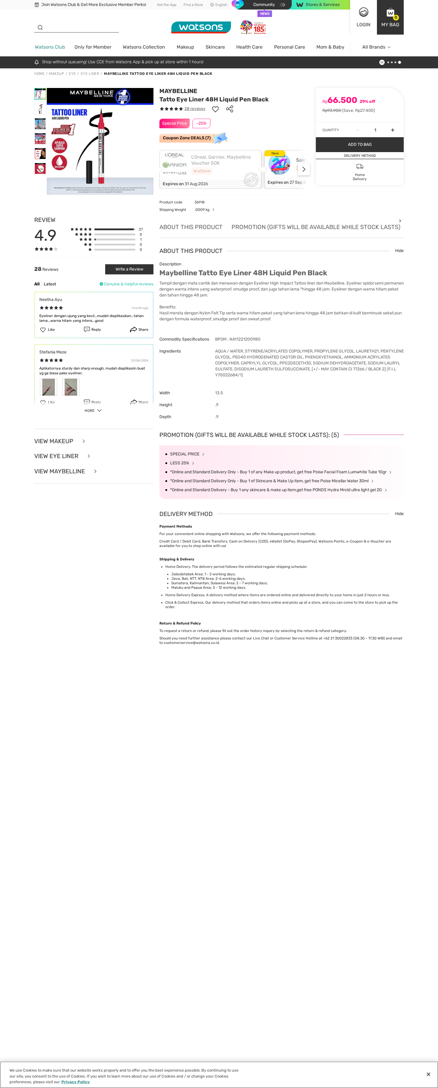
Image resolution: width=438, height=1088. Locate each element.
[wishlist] (215, 108)
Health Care (249, 47)
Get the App (166, 5)
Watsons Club (50, 47)
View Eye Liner (57, 456)
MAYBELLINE (178, 91)
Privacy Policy (75, 1082)
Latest (50, 284)
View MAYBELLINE (60, 471)
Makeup (185, 47)
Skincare (215, 47)
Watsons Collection (144, 47)
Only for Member (92, 47)
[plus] (392, 130)
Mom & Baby (330, 47)
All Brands (373, 47)
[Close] (428, 1074)
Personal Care (289, 47)
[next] (304, 169)
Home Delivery (177, 567)
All (37, 284)
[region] (219, 1074)
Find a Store (193, 5)
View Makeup (54, 441)
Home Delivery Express (184, 595)
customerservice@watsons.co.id (191, 643)
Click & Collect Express (184, 602)
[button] (390, 17)
